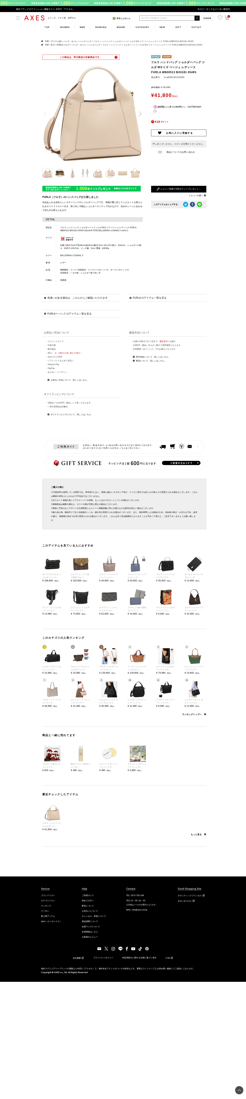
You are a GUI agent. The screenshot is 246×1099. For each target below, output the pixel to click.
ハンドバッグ (85, 41)
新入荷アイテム (48, 916)
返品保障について (90, 921)
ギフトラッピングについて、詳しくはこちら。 (72, 414)
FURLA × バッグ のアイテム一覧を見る (69, 313)
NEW (162, 27)
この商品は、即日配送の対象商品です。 (81, 57)
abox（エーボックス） (51, 921)
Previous (46, 114)
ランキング (46, 906)
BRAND (121, 27)
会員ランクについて (91, 926)
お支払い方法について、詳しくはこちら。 (70, 380)
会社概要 (77, 958)
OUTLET (196, 27)
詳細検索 (207, 18)
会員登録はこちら (90, 932)
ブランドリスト (48, 895)
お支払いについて (90, 911)
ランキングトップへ (192, 714)
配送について (88, 906)
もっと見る (196, 834)
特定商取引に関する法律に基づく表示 (139, 958)
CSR (168, 958)
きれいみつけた (185, 901)
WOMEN (65, 27)
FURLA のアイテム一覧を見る (150, 297)
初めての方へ (88, 900)
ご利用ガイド (88, 895)
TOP (47, 27)
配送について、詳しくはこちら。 (151, 361)
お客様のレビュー (90, 937)
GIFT (178, 27)
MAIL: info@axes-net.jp (136, 910)
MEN (82, 27)
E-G (53, 45)
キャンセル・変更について (94, 916)
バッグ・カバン (70, 41)
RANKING (101, 27)
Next (138, 114)
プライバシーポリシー (103, 958)
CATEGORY (142, 27)
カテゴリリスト (48, 900)
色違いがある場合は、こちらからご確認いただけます (77, 297)
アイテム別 (56, 41)
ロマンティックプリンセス (190, 895)
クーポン (45, 911)
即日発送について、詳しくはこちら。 (153, 357)
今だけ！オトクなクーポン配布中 (213, 9)
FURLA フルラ (63, 45)
